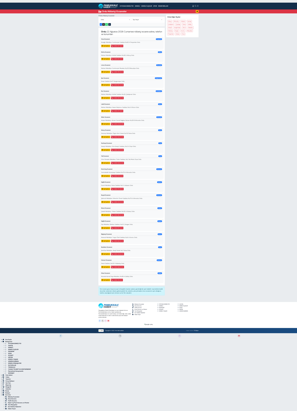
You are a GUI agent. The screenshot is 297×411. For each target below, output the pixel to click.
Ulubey (177, 34)
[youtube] (239, 335)
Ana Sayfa (8, 339)
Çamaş (189, 21)
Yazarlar (8, 379)
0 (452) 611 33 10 (117, 59)
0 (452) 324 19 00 (118, 150)
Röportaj (8, 385)
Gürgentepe (177, 27)
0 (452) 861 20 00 (118, 215)
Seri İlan (8, 383)
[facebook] (60, 335)
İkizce (184, 27)
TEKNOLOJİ (11, 367)
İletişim (7, 393)
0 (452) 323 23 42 (118, 163)
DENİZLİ (137, 6)
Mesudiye (189, 31)
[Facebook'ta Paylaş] (101, 24)
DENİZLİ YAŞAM (163, 311)
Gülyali (170, 27)
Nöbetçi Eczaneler (139, 304)
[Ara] (195, 6)
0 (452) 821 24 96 (118, 85)
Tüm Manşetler (138, 311)
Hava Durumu (138, 306)
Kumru (183, 31)
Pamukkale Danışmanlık (15, 371)
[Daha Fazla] (109, 24)
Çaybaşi (178, 24)
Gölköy (190, 24)
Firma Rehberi (9, 381)
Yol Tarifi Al (106, 46)
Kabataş (170, 31)
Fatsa (184, 24)
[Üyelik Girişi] (193, 6)
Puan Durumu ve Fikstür (140, 309)
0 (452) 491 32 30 (118, 98)
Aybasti (183, 21)
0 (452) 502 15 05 (118, 137)
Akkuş (169, 21)
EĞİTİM (181, 309)
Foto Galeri (9, 375)
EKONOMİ (161, 307)
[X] (102, 320)
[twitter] (120, 335)
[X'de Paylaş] (103, 24)
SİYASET (161, 309)
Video (7, 377)
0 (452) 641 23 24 (118, 241)
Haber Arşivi (137, 314)
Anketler (8, 389)
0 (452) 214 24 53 (118, 202)
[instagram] (179, 335)
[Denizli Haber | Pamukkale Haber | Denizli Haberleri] (108, 6)
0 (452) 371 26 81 (118, 111)
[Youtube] (108, 320)
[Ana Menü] (198, 6)
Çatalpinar (171, 24)
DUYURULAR (12, 365)
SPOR (155, 6)
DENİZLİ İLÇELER (146, 6)
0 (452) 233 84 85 (118, 124)
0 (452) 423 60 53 (118, 254)
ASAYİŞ (181, 304)
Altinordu (176, 21)
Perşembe (170, 34)
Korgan (177, 31)
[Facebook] (99, 320)
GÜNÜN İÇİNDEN (183, 311)
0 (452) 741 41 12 (117, 280)
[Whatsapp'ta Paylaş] (106, 24)
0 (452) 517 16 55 (118, 46)
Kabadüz (190, 27)
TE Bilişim (196, 330)
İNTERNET (11, 373)
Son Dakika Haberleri (139, 313)
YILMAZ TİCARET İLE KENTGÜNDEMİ (19, 369)
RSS (102, 330)
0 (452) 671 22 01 (118, 228)
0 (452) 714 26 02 (118, 189)
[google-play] (148, 324)
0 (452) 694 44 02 (118, 267)
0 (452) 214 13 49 (118, 176)
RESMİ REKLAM (163, 6)
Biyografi (8, 387)
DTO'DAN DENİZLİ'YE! (127, 6)
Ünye (183, 34)
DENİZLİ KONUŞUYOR (14, 363)
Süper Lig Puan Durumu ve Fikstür (18, 403)
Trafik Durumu (138, 307)
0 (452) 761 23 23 (118, 72)
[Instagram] (105, 320)
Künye (7, 391)
